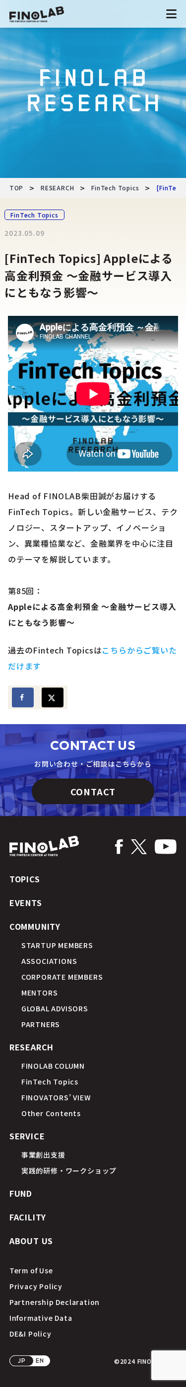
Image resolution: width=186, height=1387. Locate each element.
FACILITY (27, 1217)
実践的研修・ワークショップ (69, 1170)
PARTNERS (40, 1024)
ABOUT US (31, 1241)
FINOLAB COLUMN (53, 1066)
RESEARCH (31, 1047)
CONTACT (93, 791)
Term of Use (31, 1270)
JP (22, 1360)
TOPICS (24, 879)
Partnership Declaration (54, 1302)
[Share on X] (52, 697)
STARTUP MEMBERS (57, 945)
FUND (20, 1193)
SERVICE (27, 1136)
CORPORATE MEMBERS (62, 977)
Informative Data (40, 1318)
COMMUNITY (35, 926)
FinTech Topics (34, 215)
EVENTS (25, 903)
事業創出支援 (43, 1155)
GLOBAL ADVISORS (54, 1008)
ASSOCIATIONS (49, 961)
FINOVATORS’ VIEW (56, 1097)
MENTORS (39, 992)
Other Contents (51, 1113)
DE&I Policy (30, 1334)
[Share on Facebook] (23, 697)
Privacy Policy (35, 1286)
